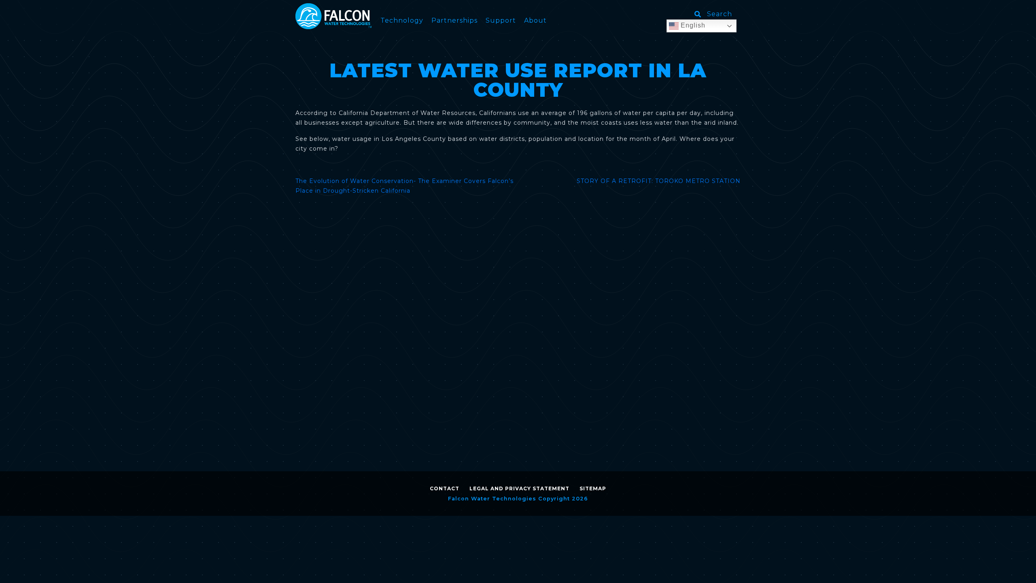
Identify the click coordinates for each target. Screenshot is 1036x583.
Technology (401, 20)
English (692, 25)
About (535, 20)
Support (501, 20)
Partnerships (454, 20)
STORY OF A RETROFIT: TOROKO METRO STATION (659, 181)
